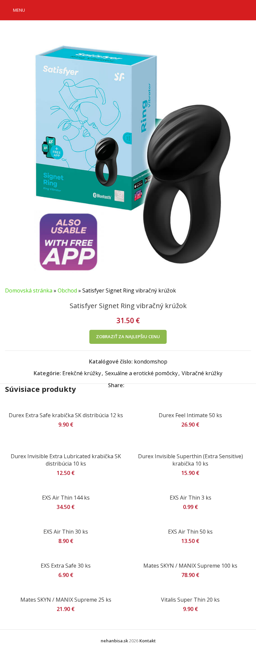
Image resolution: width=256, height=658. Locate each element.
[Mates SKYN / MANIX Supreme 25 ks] (65, 589)
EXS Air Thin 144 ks (66, 497)
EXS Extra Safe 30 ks (66, 565)
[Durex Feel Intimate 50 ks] (190, 405)
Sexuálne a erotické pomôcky (141, 373)
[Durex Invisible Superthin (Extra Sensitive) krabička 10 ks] (190, 442)
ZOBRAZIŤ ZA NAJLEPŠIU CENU (128, 337)
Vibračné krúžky (202, 373)
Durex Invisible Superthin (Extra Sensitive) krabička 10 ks (190, 460)
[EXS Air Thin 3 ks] (190, 487)
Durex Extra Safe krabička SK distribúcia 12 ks (66, 415)
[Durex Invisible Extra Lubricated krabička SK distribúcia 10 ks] (65, 442)
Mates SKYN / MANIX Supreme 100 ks (190, 565)
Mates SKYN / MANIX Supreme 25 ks (65, 599)
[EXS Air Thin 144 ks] (65, 487)
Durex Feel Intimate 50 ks (190, 415)
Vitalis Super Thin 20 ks (190, 599)
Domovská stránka (28, 290)
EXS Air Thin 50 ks (190, 531)
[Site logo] (128, 9)
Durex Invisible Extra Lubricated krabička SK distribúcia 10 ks (66, 460)
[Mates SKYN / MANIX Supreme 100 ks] (190, 555)
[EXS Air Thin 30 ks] (65, 521)
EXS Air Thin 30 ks (65, 531)
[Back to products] (239, 291)
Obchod (67, 290)
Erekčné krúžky (81, 373)
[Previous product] (231, 291)
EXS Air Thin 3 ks (190, 497)
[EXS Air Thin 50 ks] (190, 521)
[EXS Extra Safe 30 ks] (65, 555)
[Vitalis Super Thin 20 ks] (190, 589)
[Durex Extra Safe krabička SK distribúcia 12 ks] (65, 405)
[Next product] (247, 291)
